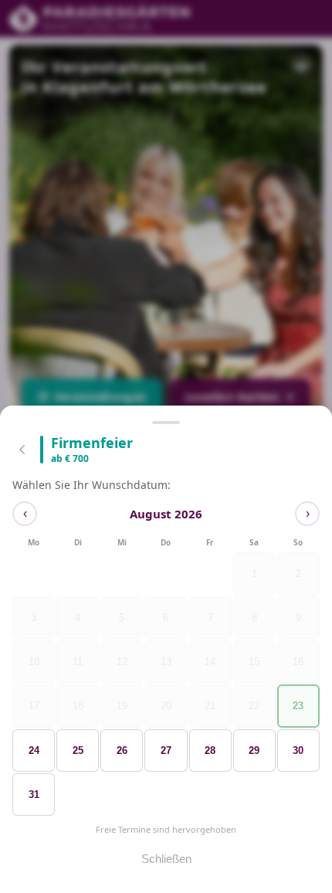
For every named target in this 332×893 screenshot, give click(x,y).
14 (210, 662)
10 (34, 662)
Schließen (166, 858)
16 (298, 662)
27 (166, 750)
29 (254, 750)
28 (210, 750)
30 (298, 750)
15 (254, 662)
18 (78, 706)
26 (122, 750)
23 (298, 706)
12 (122, 662)
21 (210, 706)
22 (254, 706)
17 (34, 706)
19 (122, 706)
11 (78, 662)
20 (166, 706)
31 (34, 794)
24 (34, 750)
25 (78, 750)
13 (166, 662)
